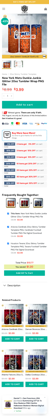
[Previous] (6, 36)
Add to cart (24, 104)
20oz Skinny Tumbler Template (23, 74)
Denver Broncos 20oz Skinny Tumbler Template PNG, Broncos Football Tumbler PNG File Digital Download (36, 329)
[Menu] (3, 8)
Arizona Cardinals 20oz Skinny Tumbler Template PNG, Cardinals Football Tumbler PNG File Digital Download (28, 230)
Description (13, 285)
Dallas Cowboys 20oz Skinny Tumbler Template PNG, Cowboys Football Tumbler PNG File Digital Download (36, 374)
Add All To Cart (24, 273)
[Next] (42, 36)
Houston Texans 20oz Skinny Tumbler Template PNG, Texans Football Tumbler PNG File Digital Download (29, 246)
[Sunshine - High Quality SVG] (24, 9)
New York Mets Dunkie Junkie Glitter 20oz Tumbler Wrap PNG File (29, 215)
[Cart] (45, 9)
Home (4, 74)
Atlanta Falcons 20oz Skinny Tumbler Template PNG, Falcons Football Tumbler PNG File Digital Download (13, 374)
